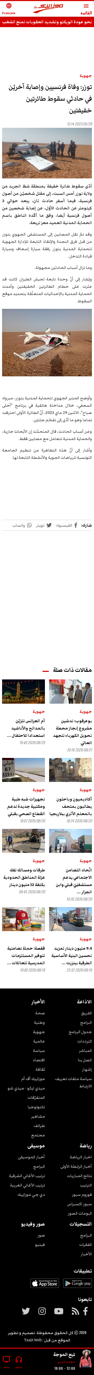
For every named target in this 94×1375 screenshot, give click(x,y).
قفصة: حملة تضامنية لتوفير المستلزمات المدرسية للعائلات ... (26, 955)
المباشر (85, 1050)
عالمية (39, 1041)
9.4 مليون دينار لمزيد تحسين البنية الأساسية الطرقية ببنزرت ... (71, 955)
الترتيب (86, 1185)
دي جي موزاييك (31, 1194)
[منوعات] (85, 1360)
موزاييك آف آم (33, 1079)
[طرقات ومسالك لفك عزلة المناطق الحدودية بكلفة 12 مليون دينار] (23, 841)
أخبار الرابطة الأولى (76, 1166)
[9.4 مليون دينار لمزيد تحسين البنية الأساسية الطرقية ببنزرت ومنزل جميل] (70, 919)
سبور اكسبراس (79, 1204)
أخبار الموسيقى (31, 1157)
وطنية (39, 1022)
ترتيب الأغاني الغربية (27, 1185)
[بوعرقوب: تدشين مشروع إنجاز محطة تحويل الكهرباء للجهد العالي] (70, 691)
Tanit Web (33, 1340)
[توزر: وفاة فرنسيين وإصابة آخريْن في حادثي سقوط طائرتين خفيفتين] (47, 153)
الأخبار (86, 1254)
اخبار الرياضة (81, 1157)
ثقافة (40, 1069)
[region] (47, 593)
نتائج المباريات (79, 1176)
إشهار (87, 1069)
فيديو (40, 1244)
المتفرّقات (36, 1097)
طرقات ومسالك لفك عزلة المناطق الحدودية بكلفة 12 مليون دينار (24, 877)
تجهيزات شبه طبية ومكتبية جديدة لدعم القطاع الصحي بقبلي (26, 806)
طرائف (39, 1126)
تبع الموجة (64, 1354)
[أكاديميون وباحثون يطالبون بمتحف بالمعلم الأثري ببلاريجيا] (70, 770)
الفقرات (85, 1244)
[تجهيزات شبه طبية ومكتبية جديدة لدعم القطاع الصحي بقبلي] (23, 770)
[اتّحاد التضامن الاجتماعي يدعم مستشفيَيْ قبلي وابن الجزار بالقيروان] (70, 841)
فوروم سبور (82, 1194)
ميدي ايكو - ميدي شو (26, 1088)
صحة (40, 1013)
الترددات (84, 1041)
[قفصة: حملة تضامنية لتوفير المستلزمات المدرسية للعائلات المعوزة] (23, 919)
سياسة (39, 1050)
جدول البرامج (80, 1032)
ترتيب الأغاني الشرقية (27, 1176)
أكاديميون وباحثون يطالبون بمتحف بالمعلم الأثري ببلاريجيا (70, 806)
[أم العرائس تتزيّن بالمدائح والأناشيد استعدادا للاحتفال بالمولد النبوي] (23, 691)
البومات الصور (80, 1213)
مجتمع (38, 1135)
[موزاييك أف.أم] (48, 9)
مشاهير (38, 1116)
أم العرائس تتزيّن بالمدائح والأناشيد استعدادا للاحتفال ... (26, 728)
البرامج (86, 1022)
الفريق (86, 1013)
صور (41, 1235)
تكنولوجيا (36, 1107)
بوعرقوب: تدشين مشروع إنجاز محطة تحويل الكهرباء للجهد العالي (72, 732)
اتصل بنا (85, 1060)
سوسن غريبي (66, 1361)
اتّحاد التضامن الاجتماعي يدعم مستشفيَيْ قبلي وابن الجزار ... (74, 881)
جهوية (86, 76)
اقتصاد (39, 1060)
